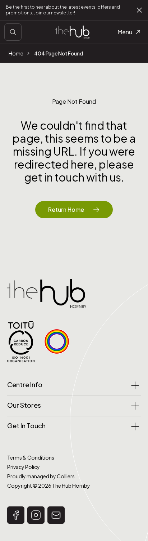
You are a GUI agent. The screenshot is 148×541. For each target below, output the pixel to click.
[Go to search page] (13, 32)
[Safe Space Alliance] (56, 341)
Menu (124, 32)
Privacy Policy (23, 467)
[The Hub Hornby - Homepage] (72, 32)
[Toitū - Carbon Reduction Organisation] (20, 341)
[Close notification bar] (139, 10)
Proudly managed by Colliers (41, 476)
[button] (15, 515)
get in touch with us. (74, 177)
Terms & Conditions (30, 457)
